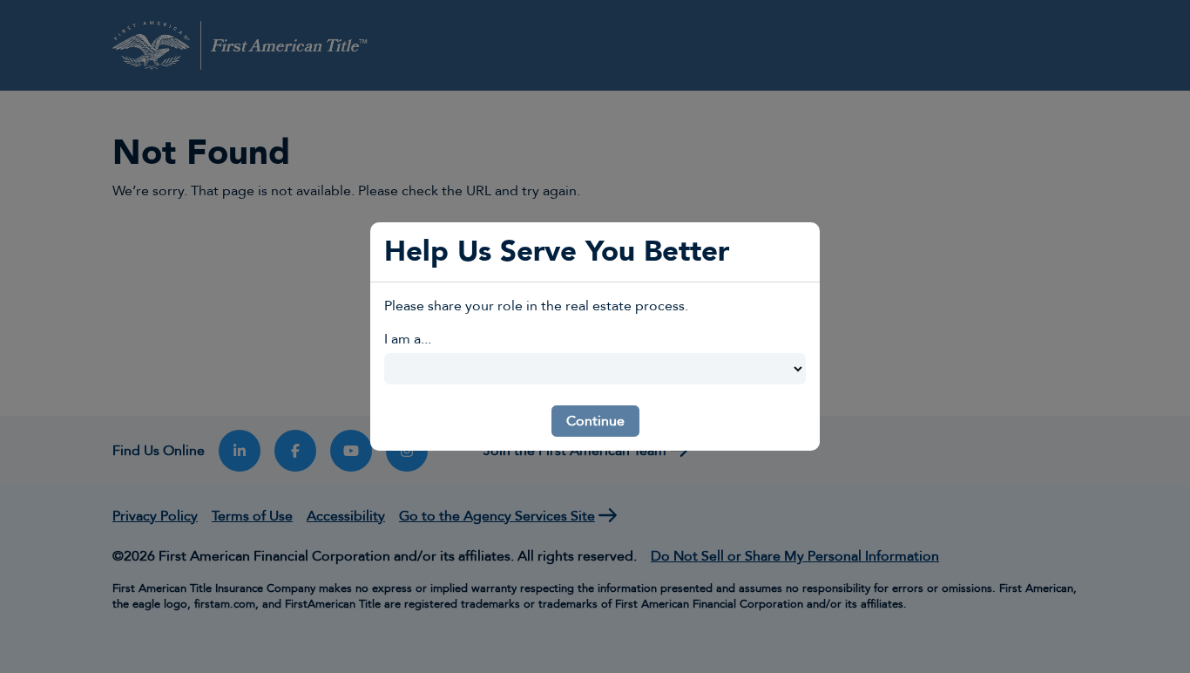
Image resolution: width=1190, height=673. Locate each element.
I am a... (407, 339)
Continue (595, 421)
